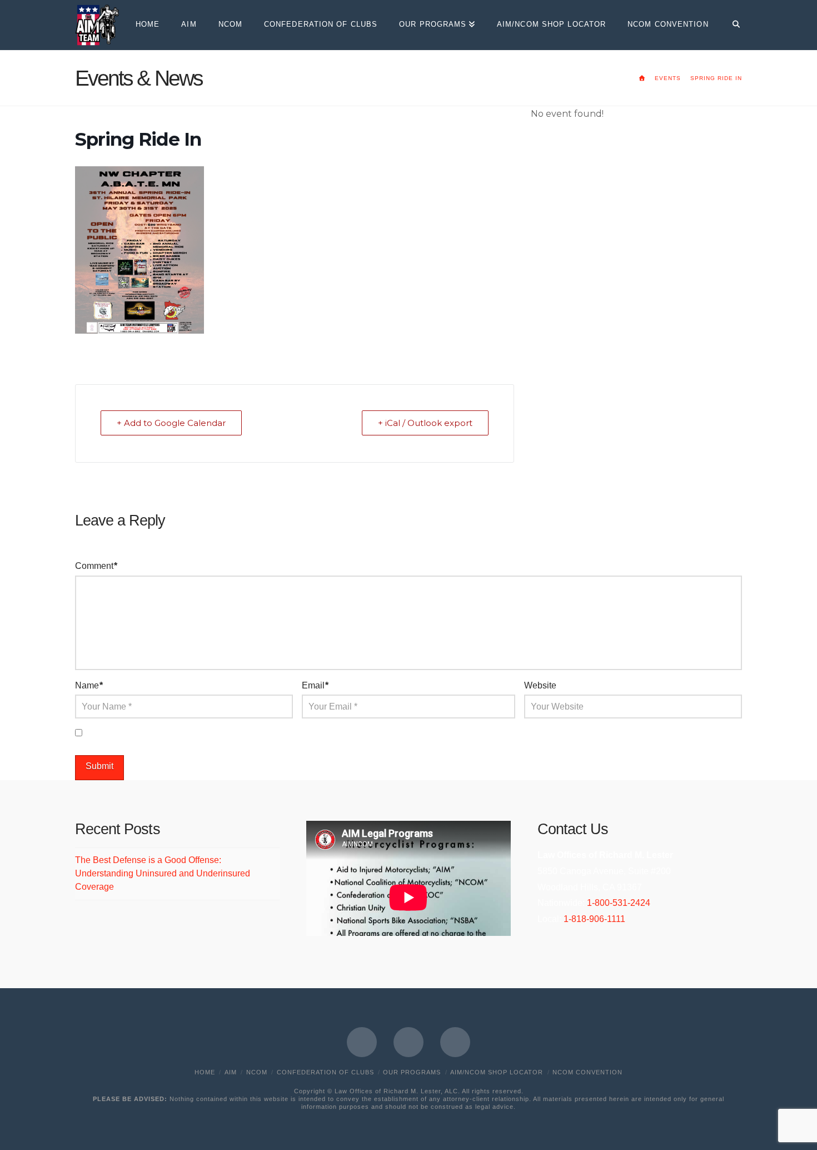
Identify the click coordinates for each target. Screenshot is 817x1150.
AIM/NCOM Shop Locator (496, 1072)
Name (89, 685)
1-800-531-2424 (618, 903)
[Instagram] (455, 1042)
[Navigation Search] (730, 25)
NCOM (256, 1072)
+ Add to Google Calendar (171, 423)
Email (315, 685)
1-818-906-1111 (594, 919)
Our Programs (412, 1072)
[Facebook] (362, 1042)
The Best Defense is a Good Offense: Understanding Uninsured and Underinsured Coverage (162, 873)
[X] (408, 1042)
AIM (231, 1072)
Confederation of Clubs (325, 1072)
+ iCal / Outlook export (425, 423)
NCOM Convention (587, 1072)
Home (205, 1072)
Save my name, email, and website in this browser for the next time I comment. (241, 733)
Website (540, 685)
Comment (96, 566)
